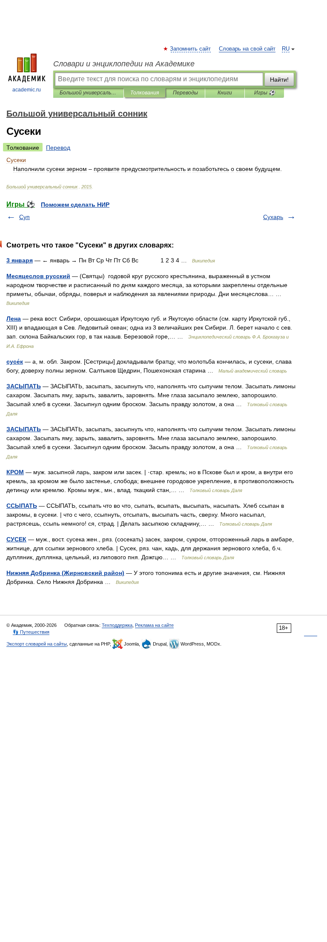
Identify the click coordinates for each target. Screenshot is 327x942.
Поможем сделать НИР (75, 204)
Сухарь (273, 216)
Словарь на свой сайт (247, 49)
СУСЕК (16, 539)
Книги (225, 93)
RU (286, 49)
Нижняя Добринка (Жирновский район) (65, 572)
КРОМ (15, 472)
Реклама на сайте (154, 625)
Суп (24, 216)
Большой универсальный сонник (88, 93)
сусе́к (14, 361)
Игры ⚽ (264, 93)
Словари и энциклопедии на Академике (124, 64)
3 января (19, 260)
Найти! (279, 79)
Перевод (58, 147)
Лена (13, 318)
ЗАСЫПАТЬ (23, 386)
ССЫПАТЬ (21, 505)
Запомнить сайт (191, 49)
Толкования (144, 93)
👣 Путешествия (31, 632)
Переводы (185, 93)
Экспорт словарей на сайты (36, 643)
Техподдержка (117, 625)
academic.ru (26, 90)
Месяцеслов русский (38, 276)
